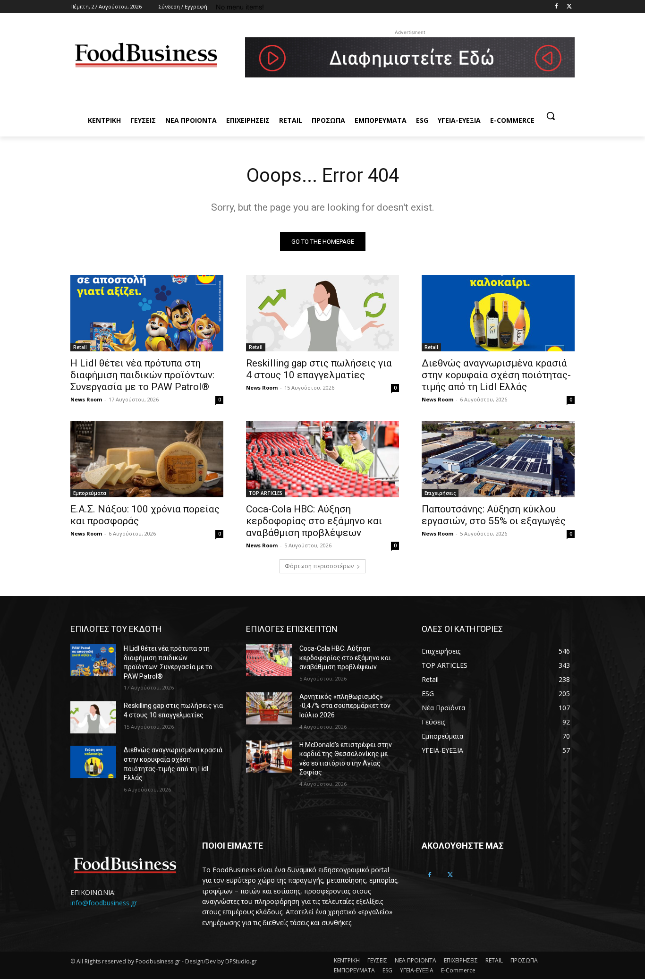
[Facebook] (556, 6)
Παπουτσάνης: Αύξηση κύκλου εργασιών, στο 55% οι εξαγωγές (494, 515)
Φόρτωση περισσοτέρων (319, 566)
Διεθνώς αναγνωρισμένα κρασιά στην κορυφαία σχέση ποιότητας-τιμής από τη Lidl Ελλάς (496, 375)
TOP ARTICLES (265, 493)
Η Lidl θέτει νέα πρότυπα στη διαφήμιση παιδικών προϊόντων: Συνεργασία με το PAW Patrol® (142, 375)
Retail (80, 347)
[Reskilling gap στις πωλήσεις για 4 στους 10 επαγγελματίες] (322, 313)
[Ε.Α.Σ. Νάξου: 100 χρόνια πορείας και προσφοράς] (146, 459)
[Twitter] (569, 6)
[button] (550, 115)
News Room (86, 399)
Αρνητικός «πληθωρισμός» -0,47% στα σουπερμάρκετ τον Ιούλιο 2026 (344, 706)
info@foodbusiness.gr (103, 902)
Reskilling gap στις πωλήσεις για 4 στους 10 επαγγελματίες (319, 369)
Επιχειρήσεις (440, 493)
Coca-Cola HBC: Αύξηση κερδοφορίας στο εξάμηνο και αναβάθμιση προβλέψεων (314, 520)
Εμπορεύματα (89, 493)
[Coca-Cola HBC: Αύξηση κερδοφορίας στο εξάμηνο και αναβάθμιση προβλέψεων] (322, 459)
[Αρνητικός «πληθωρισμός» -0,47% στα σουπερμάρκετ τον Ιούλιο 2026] (269, 708)
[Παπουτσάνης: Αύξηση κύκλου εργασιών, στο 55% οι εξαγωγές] (498, 459)
